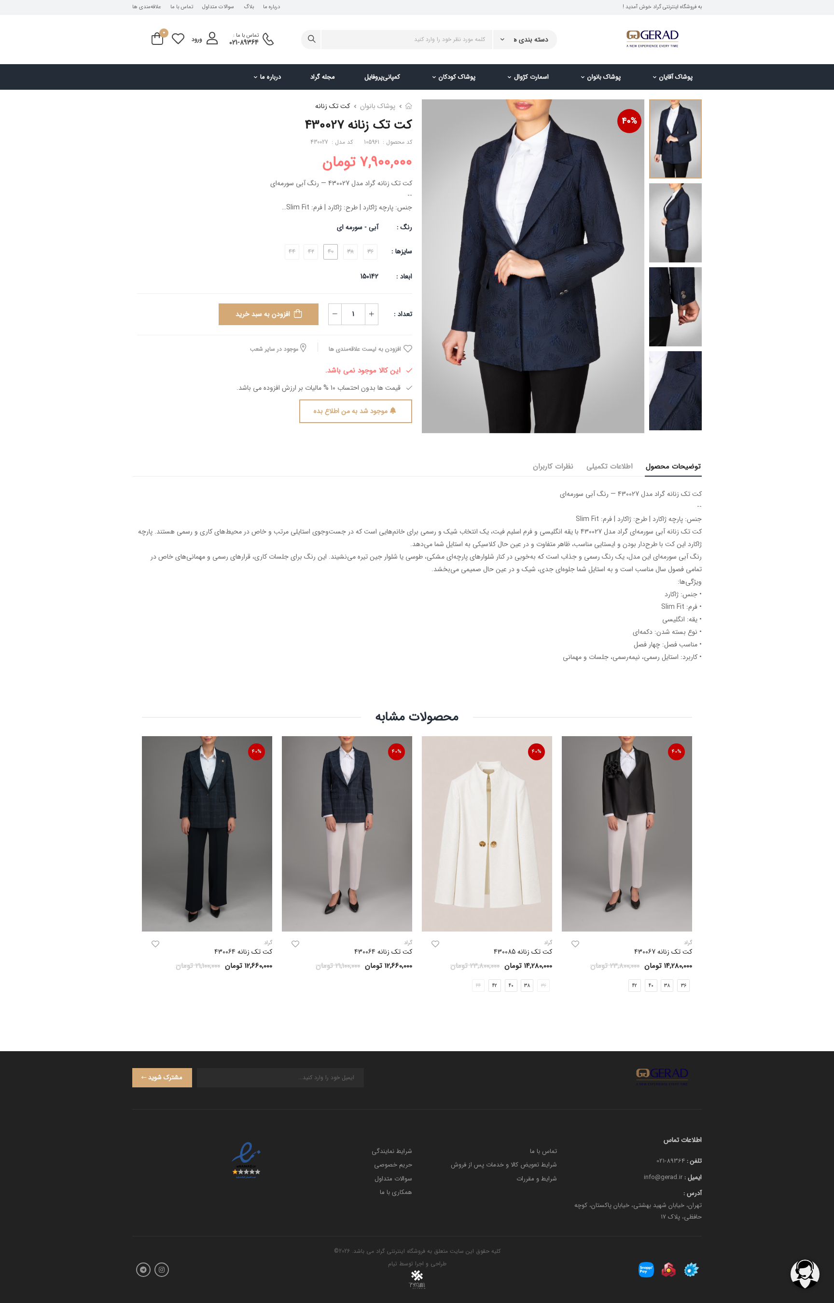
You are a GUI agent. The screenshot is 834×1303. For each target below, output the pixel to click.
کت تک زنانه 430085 (523, 951)
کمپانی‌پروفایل (382, 77)
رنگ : (404, 227)
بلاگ (249, 7)
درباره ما (271, 7)
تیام (392, 1263)
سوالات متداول (218, 7)
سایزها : (401, 251)
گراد (548, 943)
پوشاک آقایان (676, 77)
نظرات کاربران (553, 466)
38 (667, 985)
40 (651, 985)
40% (629, 121)
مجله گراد (322, 77)
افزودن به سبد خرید (263, 314)
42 (634, 985)
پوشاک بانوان (604, 77)
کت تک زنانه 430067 (663, 951)
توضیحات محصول (673, 466)
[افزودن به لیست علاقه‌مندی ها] (575, 944)
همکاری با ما (396, 1192)
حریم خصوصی (393, 1165)
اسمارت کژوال (531, 77)
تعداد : (403, 314)
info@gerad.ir (663, 1177)
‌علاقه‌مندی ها (146, 7)
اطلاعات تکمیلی (609, 466)
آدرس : (692, 1193)
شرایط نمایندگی (392, 1151)
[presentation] (685, 872)
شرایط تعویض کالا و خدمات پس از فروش (504, 1165)
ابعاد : (403, 276)
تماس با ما (181, 7)
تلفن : (694, 1161)
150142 (369, 276)
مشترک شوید (165, 1077)
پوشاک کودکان (457, 77)
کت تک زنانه (332, 106)
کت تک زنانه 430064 (383, 951)
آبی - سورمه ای (357, 227)
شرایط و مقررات (536, 1179)
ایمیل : (693, 1177)
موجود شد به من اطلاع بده (351, 411)
